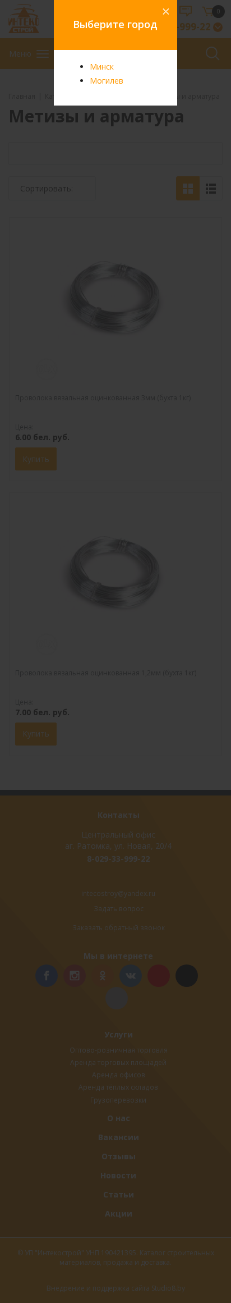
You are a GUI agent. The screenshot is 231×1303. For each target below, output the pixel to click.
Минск (102, 66)
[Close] (165, 12)
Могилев (106, 80)
